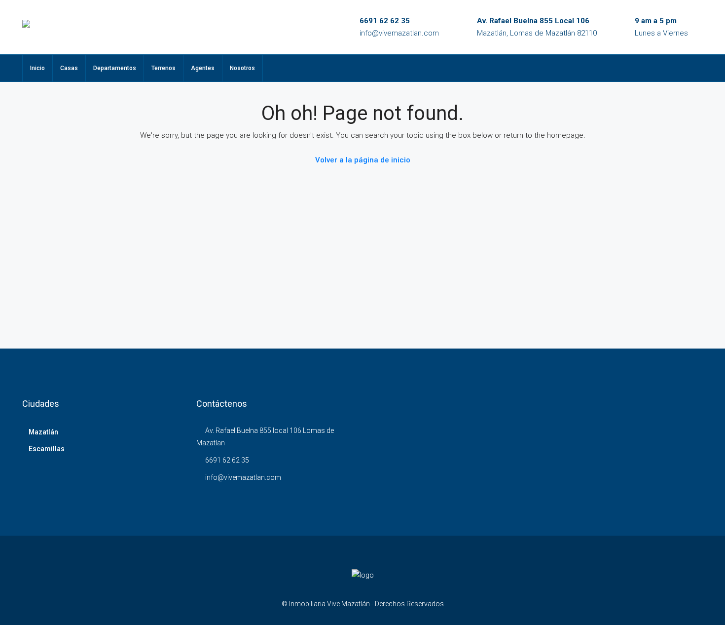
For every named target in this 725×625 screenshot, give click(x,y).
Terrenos (163, 68)
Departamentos (114, 68)
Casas (69, 68)
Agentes (203, 68)
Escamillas (47, 449)
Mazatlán (43, 432)
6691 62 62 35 (385, 20)
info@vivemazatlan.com (399, 33)
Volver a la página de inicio (362, 160)
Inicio (37, 68)
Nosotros (242, 68)
